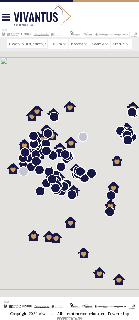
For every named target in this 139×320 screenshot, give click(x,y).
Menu (6, 19)
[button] (91, 173)
